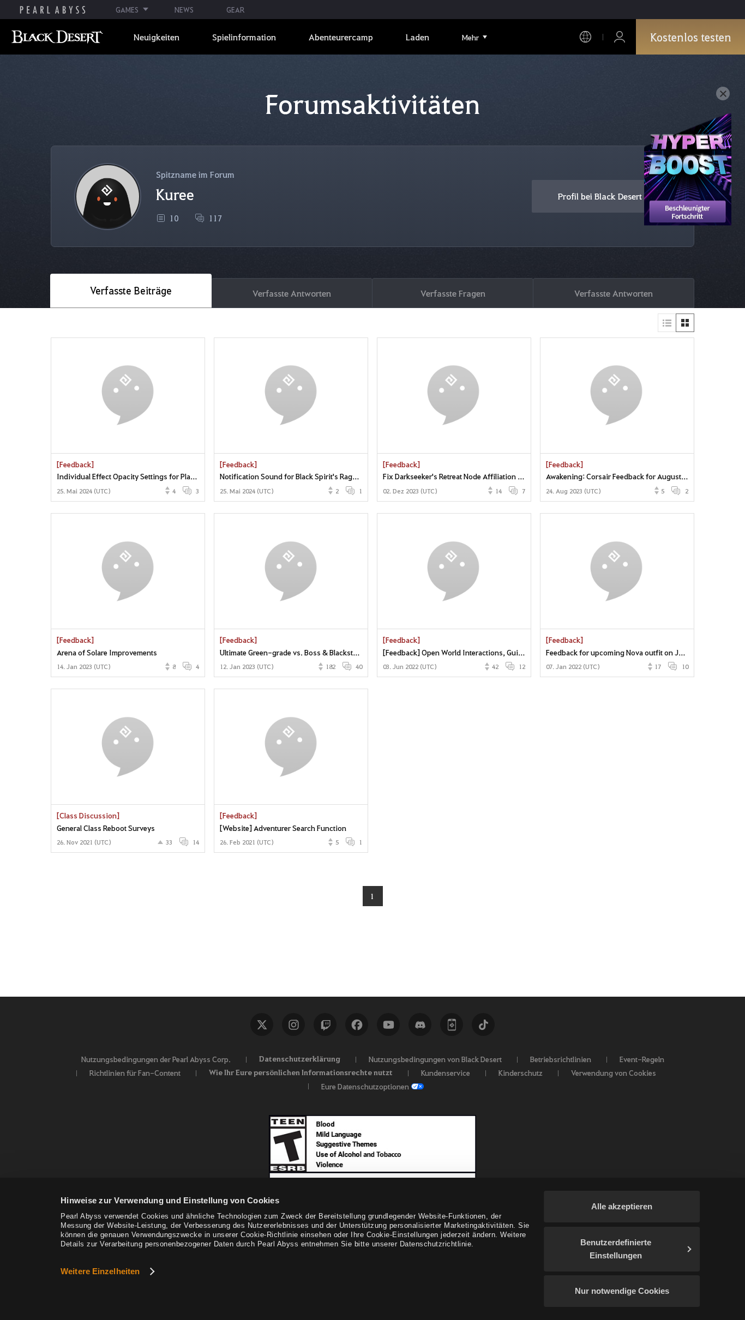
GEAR (235, 9)
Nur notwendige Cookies (622, 1290)
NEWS (184, 9)
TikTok (483, 1024)
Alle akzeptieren (621, 1206)
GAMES (127, 9)
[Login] (619, 37)
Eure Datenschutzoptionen (365, 1086)
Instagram (293, 1024)
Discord (419, 1024)
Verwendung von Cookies (613, 1072)
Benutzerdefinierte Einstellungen (615, 1249)
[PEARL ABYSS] (52, 9)
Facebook (356, 1024)
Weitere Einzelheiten (100, 1271)
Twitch (325, 1024)
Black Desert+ (451, 1024)
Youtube (388, 1024)
